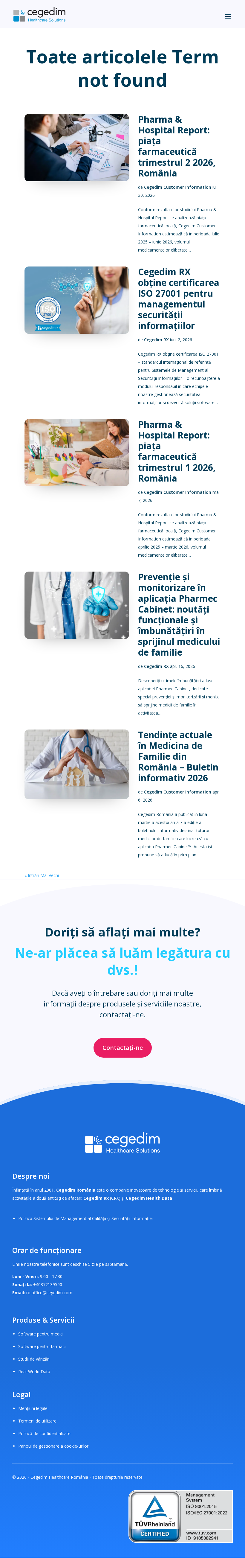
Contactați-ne (122, 1048)
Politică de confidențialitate (44, 1433)
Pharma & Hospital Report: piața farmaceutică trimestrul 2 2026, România (177, 146)
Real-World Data (34, 1371)
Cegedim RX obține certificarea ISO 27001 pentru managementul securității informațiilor (178, 299)
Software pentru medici (40, 1334)
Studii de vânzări (34, 1359)
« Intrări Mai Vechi (41, 875)
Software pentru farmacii (42, 1346)
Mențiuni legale (33, 1408)
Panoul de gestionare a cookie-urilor (53, 1446)
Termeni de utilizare (37, 1421)
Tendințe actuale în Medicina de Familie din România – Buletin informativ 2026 (178, 756)
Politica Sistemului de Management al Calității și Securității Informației (85, 1218)
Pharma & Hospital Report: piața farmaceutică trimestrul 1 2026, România (177, 451)
